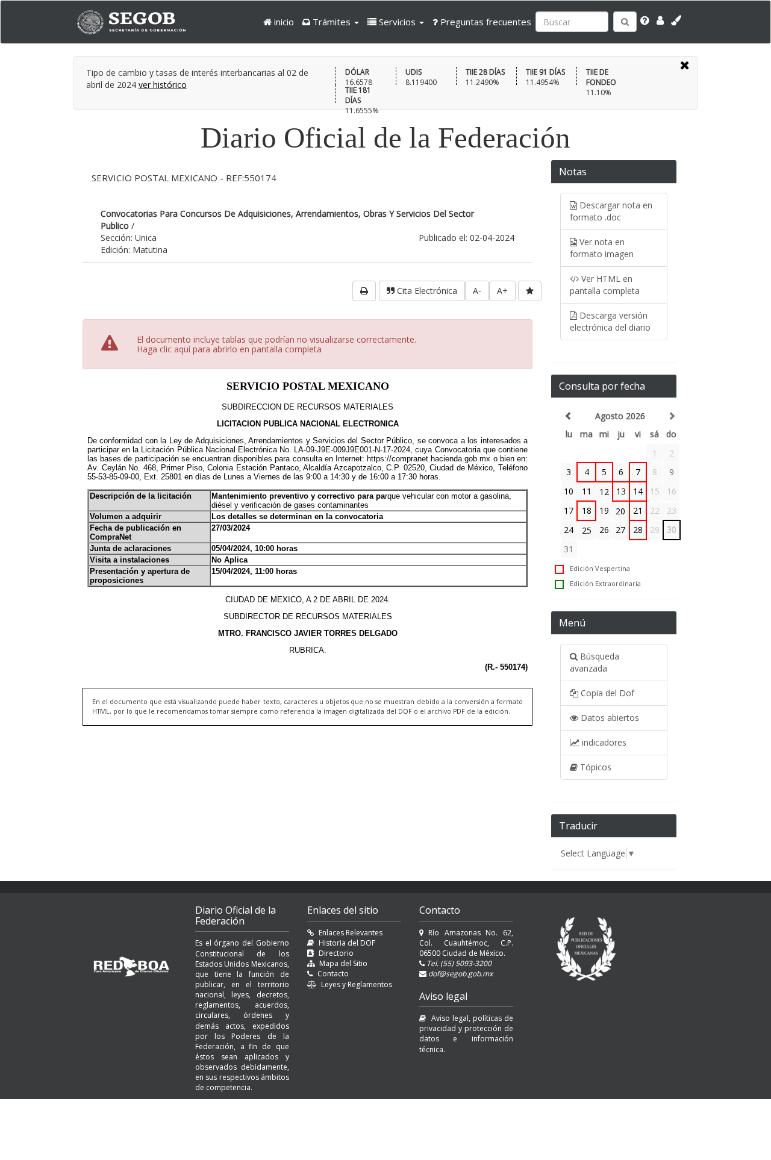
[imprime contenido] (364, 291)
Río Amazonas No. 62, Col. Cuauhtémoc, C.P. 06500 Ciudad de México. (466, 943)
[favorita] (530, 291)
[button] (330, 22)
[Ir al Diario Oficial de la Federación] (137, 22)
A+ (502, 290)
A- (477, 290)
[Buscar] (625, 21)
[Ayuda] (645, 20)
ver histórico (163, 84)
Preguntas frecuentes (484, 22)
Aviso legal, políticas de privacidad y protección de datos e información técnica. (466, 1033)
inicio (283, 22)
